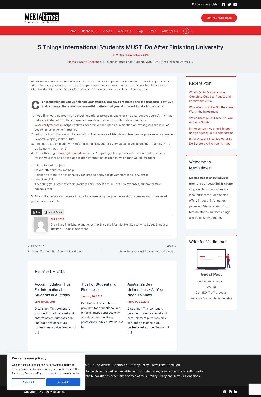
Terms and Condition (166, 365)
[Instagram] (235, 5)
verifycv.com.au (52, 125)
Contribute (120, 365)
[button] (219, 18)
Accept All (63, 382)
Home (72, 31)
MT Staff (57, 219)
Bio (38, 212)
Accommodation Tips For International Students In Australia (52, 289)
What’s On (124, 31)
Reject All (28, 382)
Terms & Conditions (186, 376)
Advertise (103, 365)
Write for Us (170, 31)
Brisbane (88, 31)
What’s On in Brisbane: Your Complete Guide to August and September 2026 (210, 96)
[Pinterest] (230, 391)
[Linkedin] (235, 391)
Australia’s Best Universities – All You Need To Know (145, 289)
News (152, 31)
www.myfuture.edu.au (71, 153)
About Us (87, 365)
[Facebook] (223, 5)
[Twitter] (229, 5)
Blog (140, 31)
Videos (107, 31)
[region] (46, 371)
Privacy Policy (139, 365)
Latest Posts (55, 212)
